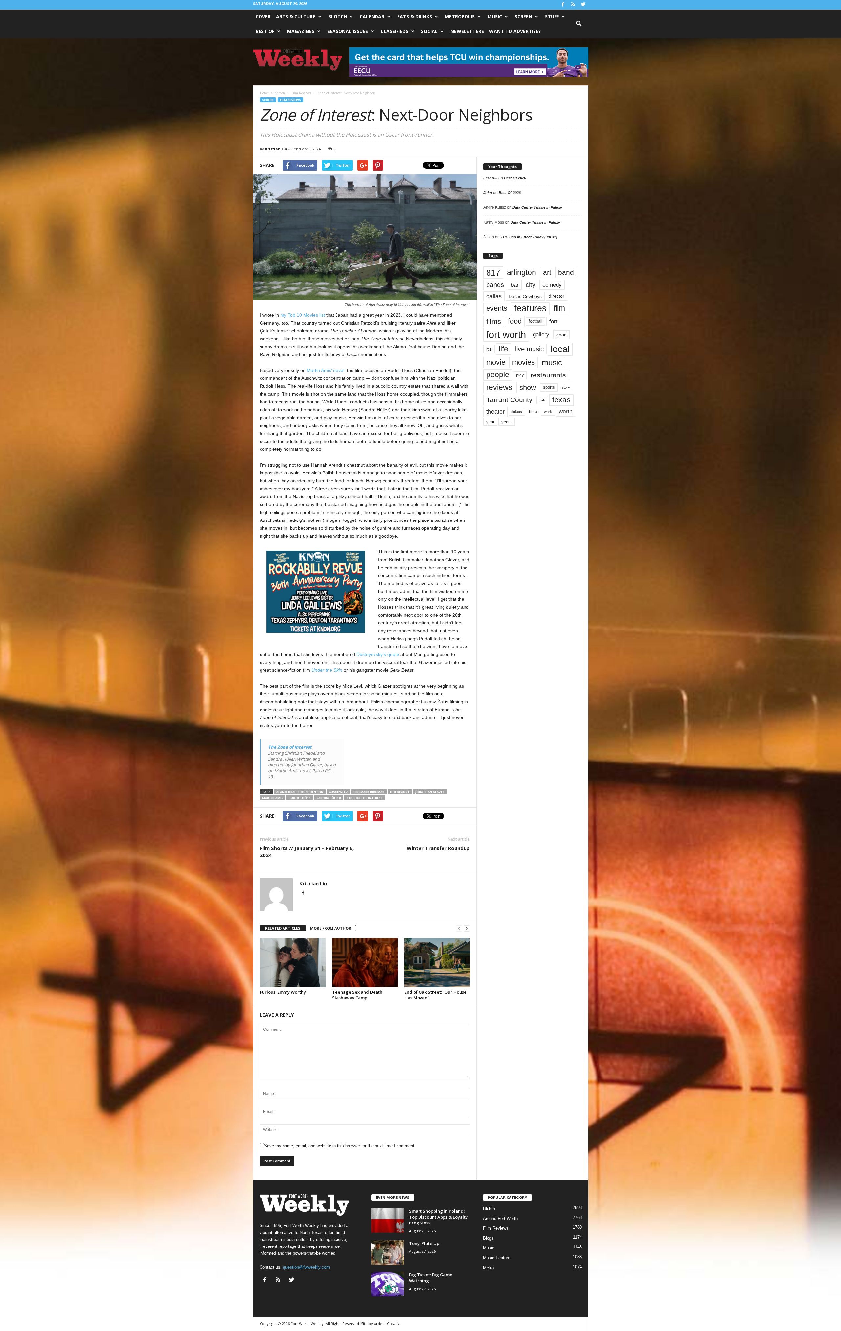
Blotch (337, 16)
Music (495, 16)
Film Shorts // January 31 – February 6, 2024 (307, 851)
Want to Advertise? (515, 31)
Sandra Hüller (328, 798)
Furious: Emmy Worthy (283, 992)
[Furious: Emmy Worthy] (293, 962)
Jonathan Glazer (429, 792)
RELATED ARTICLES (282, 928)
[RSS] (573, 5)
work (548, 412)
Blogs (488, 1238)
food (515, 321)
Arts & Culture (295, 16)
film (559, 308)
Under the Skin (326, 670)
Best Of (265, 31)
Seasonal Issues (347, 31)
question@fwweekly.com (306, 1267)
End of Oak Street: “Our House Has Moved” (435, 995)
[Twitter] (583, 5)
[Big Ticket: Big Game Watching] (387, 1284)
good (561, 334)
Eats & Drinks (414, 16)
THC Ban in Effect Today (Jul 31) (529, 237)
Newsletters (467, 31)
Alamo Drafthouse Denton (299, 792)
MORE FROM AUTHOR (330, 928)
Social (429, 31)
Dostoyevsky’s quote (377, 654)
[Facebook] (563, 5)
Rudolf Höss (300, 798)
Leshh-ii (490, 178)
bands (495, 284)
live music (529, 348)
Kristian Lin (276, 148)
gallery (541, 334)
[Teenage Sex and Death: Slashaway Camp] (365, 962)
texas (561, 400)
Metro (488, 1267)
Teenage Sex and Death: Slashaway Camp (357, 995)
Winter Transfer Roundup (438, 848)
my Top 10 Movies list (302, 315)
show (527, 387)
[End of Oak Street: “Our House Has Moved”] (437, 962)
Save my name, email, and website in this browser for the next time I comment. (340, 1145)
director (556, 296)
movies (523, 362)
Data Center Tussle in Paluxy (537, 207)
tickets (516, 412)
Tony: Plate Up (424, 1243)
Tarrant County (509, 399)
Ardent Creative (388, 1323)
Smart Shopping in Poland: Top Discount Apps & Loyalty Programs (438, 1217)
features (530, 308)
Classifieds (394, 31)
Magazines (300, 31)
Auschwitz (338, 792)
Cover (263, 16)
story (566, 387)
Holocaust (400, 792)
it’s (489, 349)
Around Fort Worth (500, 1218)
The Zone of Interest (290, 747)
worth (565, 411)
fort (553, 321)
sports (549, 387)
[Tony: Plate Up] (387, 1252)
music (552, 362)
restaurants (548, 375)
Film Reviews (290, 100)
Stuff (552, 16)
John (487, 193)
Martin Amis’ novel (325, 370)
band (566, 272)
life (503, 349)
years (506, 421)
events (496, 308)
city (530, 284)
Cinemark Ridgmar (368, 792)
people (497, 375)
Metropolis (460, 16)
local (560, 349)
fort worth (506, 334)
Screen (523, 16)
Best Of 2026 (515, 178)
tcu (542, 399)
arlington (521, 272)
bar (515, 285)
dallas (494, 296)
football (535, 321)
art (547, 272)
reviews (499, 387)
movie (495, 362)
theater (495, 411)
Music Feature (496, 1257)
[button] (578, 24)
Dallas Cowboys (525, 296)
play (520, 375)
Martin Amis (272, 798)
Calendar (372, 16)
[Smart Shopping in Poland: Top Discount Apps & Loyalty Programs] (387, 1220)
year (490, 422)
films (493, 321)
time (533, 411)
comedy (552, 284)
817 (493, 273)
